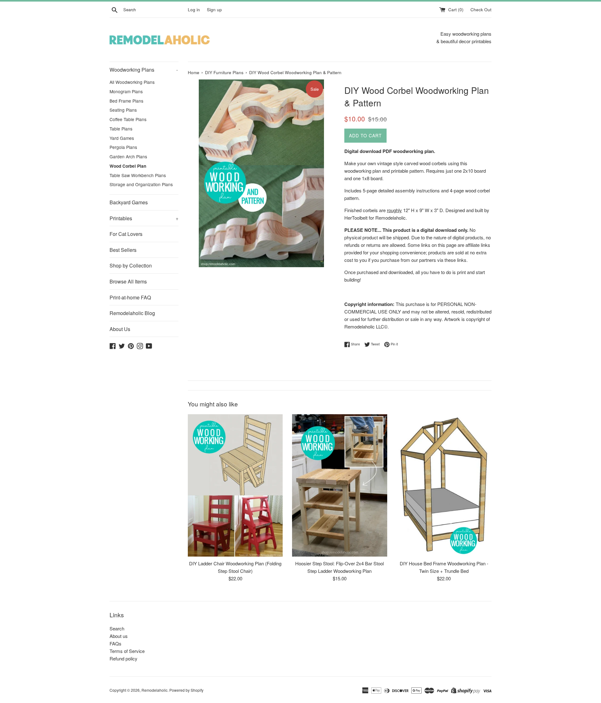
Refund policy (123, 658)
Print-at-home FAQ (130, 297)
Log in (194, 10)
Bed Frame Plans (126, 101)
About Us (120, 329)
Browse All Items (128, 281)
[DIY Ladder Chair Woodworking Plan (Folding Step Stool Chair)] (235, 485)
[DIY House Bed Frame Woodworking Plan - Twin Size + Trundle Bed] (444, 485)
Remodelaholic (154, 690)
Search (117, 628)
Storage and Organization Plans (141, 184)
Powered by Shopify (186, 690)
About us (119, 636)
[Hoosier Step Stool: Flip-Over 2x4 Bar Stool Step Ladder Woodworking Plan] (339, 485)
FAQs (115, 643)
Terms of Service (127, 651)
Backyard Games (129, 202)
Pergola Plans (123, 147)
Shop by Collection (131, 265)
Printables (144, 218)
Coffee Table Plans (128, 119)
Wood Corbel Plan (128, 166)
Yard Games (122, 138)
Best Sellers (123, 249)
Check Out (480, 10)
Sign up (214, 10)
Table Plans (121, 128)
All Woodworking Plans (132, 82)
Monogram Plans (126, 91)
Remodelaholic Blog (132, 313)
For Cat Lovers (126, 233)
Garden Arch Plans (128, 156)
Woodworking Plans (144, 69)
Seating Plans (123, 110)
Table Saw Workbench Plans (138, 175)
